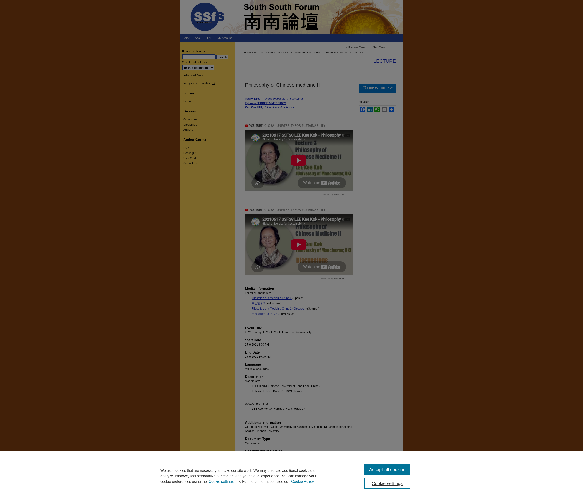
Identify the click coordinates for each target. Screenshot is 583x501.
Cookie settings (221, 481)
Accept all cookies (387, 469)
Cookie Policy (302, 481)
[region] (291, 476)
